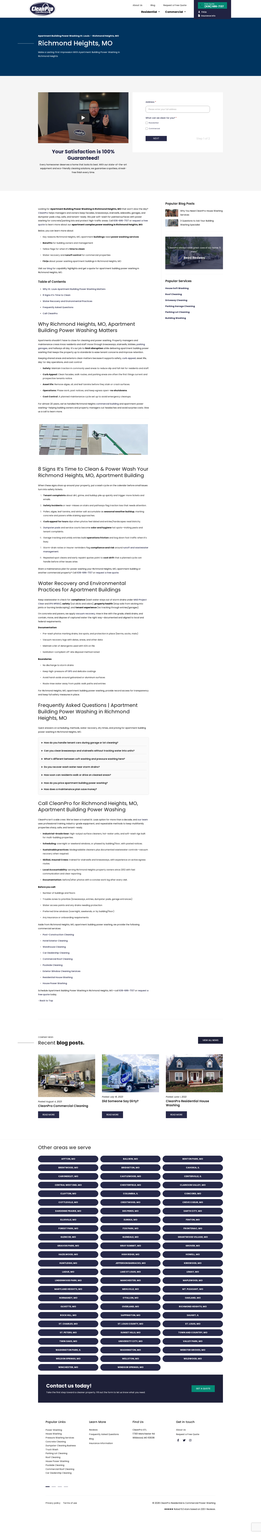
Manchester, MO (130, 1280)
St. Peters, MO (68, 1332)
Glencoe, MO (68, 1237)
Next (156, 138)
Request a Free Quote (175, 5)
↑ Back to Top (45, 1000)
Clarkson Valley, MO (193, 1185)
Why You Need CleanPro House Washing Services (194, 213)
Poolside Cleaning (53, 965)
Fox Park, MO (130, 1228)
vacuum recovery (85, 613)
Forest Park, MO (68, 1228)
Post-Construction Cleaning (58, 934)
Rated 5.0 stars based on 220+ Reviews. (194, 1509)
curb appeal (129, 358)
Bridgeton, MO (130, 1167)
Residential (149, 12)
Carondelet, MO (68, 1176)
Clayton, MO (68, 1193)
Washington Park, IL (68, 1349)
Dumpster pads (51, 527)
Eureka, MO (130, 1219)
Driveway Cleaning (176, 300)
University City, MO (130, 1341)
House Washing (54, 1433)
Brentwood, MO (68, 1167)
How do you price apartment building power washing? (76, 783)
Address (151, 102)
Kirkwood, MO (192, 1263)
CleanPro (43, 212)
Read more (49, 1114)
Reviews (93, 1429)
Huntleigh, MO (68, 1263)
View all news (210, 1040)
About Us (137, 5)
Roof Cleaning (173, 294)
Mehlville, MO (130, 1289)
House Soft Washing (177, 288)
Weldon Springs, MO (68, 1358)
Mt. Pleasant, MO (192, 1289)
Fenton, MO (193, 1219)
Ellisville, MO (68, 1219)
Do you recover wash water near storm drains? (72, 767)
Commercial (174, 12)
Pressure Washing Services (60, 1437)
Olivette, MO (68, 1306)
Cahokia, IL (192, 1167)
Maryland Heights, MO (68, 1289)
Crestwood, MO (130, 1202)
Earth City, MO (193, 1211)
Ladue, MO (68, 1271)
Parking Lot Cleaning (177, 312)
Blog (152, 5)
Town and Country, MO (192, 1332)
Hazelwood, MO (68, 1254)
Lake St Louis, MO (130, 1271)
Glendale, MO (130, 1237)
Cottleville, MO (68, 1202)
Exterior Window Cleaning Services (61, 971)
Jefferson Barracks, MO (130, 1263)
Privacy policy (53, 1503)
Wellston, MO (130, 1358)
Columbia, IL (130, 1193)
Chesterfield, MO (130, 1185)
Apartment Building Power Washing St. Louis (63, 35)
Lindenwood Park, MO (68, 1280)
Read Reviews (194, 253)
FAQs (204, 12)
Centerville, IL (192, 1176)
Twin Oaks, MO (68, 1341)
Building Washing (175, 318)
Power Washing (54, 1429)
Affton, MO (68, 1158)
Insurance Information (101, 1443)
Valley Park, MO (192, 1341)
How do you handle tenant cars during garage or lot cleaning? (81, 742)
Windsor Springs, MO (130, 1367)
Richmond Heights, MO (193, 1306)
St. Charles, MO (68, 1323)
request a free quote (107, 572)
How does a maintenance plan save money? (70, 789)
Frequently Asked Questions (58, 307)
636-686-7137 (121, 220)
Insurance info (208, 15)
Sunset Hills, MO (130, 1332)
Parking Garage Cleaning (180, 306)
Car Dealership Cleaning (56, 952)
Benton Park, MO (192, 1158)
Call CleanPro (50, 313)
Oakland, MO (193, 1297)
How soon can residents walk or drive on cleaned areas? (77, 775)
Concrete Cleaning (56, 1441)
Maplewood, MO (193, 1280)
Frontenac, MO (192, 1228)
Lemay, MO (193, 1271)
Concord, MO (192, 1193)
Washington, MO (130, 1349)
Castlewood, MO (130, 1176)
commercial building (107, 403)
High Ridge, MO (130, 1254)
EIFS (70, 671)
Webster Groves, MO (192, 1349)
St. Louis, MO (192, 1323)
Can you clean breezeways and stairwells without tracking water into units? (89, 750)
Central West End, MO (68, 1185)
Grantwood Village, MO (193, 1237)
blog (49, 268)
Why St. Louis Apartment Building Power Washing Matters (74, 289)
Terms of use (70, 1503)
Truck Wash (52, 1449)
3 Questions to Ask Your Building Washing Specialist (194, 223)
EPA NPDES (54, 603)
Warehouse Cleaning (54, 946)
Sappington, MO (130, 1315)
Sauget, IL (193, 1315)
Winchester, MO (68, 1367)
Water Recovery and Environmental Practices (67, 301)
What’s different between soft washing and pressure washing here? (84, 759)
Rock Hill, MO (68, 1315)
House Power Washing (55, 983)
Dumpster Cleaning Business (61, 1445)
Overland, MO (130, 1306)
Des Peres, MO (130, 1211)
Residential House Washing (58, 977)
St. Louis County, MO (130, 1323)
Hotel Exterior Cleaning (55, 940)
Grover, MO (193, 1245)
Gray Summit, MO (130, 1245)
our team (143, 819)
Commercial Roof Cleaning (58, 959)
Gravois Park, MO (68, 1245)
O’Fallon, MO (130, 1297)
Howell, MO (193, 1254)
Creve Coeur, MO (192, 1202)
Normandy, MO (68, 1297)
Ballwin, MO (130, 1158)
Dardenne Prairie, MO (68, 1211)
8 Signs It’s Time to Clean (56, 295)
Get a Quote (203, 1388)
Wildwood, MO (193, 1358)
